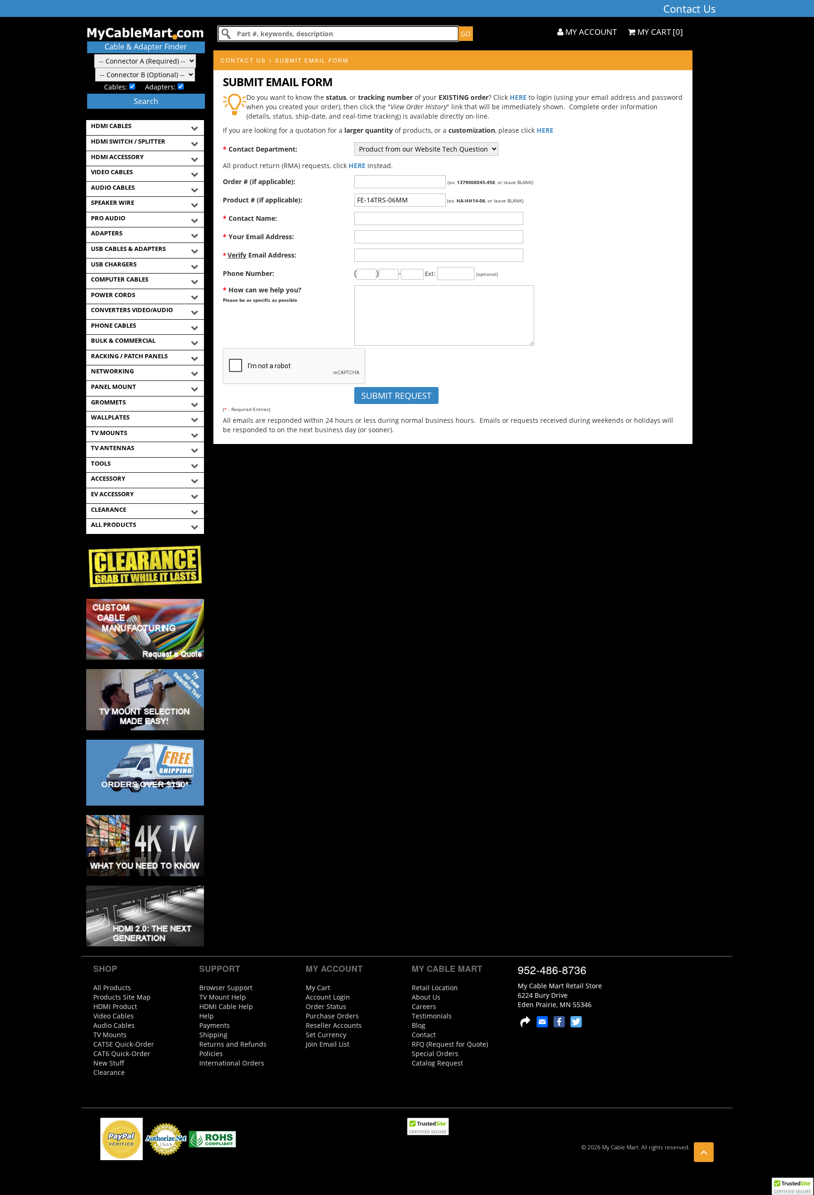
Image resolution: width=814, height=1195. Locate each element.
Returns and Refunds (233, 1044)
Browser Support (225, 987)
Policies (211, 1053)
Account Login (328, 997)
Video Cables (113, 1015)
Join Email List (328, 1044)
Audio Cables (114, 1025)
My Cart (318, 987)
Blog (418, 1025)
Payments (214, 1025)
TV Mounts (110, 1034)
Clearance (109, 1072)
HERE (518, 97)
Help (206, 1015)
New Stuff (108, 1062)
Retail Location (435, 987)
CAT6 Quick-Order (121, 1053)
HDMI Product (115, 1006)
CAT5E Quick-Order (123, 1044)
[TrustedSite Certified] (792, 1186)
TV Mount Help (222, 997)
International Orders (231, 1062)
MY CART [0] (659, 31)
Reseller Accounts (334, 1025)
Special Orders (435, 1053)
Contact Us (243, 60)
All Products (112, 987)
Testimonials (432, 1015)
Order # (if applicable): (259, 181)
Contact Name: (250, 218)
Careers (424, 1006)
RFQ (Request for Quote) (450, 1044)
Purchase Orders (332, 1015)
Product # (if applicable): (262, 199)
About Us (426, 997)
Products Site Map (122, 997)
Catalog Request (437, 1062)
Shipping (213, 1034)
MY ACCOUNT (590, 31)
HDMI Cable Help (226, 1006)
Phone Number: (248, 273)
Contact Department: (260, 149)
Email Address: (259, 254)
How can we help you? (262, 294)
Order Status (326, 1006)
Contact (424, 1034)
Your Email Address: (258, 236)
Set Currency (326, 1034)
